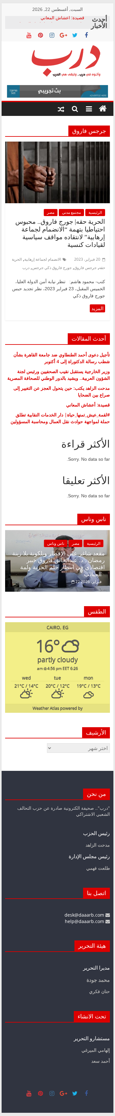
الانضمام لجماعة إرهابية (42, 259)
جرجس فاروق (85, 267)
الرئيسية (95, 212)
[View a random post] (61, 109)
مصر (50, 212)
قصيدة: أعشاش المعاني (62, 19)
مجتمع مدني (71, 212)
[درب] (103, 109)
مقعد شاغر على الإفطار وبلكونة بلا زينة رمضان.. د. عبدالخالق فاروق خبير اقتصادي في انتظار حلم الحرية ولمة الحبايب (58, 564)
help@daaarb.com (85, 921)
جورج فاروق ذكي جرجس (52, 267)
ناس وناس (55, 543)
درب (25, 267)
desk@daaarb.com (85, 915)
